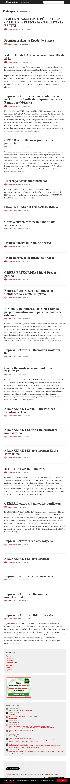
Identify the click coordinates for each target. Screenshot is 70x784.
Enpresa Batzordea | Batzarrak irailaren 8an (32, 351)
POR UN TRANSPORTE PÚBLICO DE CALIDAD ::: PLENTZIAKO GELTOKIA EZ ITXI (33, 22)
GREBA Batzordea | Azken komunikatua (32, 503)
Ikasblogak (25, 2)
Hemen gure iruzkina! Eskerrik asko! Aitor (20, 710)
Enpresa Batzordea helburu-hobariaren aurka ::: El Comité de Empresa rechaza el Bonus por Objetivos (33, 99)
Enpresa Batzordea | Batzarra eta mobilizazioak (27, 595)
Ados (62, 780)
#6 (32, 730)
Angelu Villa (13, 744)
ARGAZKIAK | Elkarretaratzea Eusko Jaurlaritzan (31, 452)
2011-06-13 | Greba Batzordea (25, 468)
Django (29, 774)
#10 (29, 750)
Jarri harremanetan (12, 764)
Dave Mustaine (11, 662)
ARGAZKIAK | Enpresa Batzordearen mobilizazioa (31, 431)
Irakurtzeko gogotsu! (15, 736)
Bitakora (49, 774)
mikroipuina (10, 665)
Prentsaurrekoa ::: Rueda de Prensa (29, 40)
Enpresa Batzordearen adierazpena (28, 540)
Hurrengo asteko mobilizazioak (26, 180)
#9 (26, 744)
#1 (19, 708)
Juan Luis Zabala (14, 738)
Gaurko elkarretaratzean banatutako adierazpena (29, 223)
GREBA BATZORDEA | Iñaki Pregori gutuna (30, 274)
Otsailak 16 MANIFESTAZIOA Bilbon (31, 207)
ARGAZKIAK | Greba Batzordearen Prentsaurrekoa (29, 410)
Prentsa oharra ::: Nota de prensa (27, 242)
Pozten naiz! (12, 732)
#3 (36, 716)
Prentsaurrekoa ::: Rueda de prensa (29, 257)
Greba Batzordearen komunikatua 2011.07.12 (28, 369)
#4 (18, 720)
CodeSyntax (9, 774)
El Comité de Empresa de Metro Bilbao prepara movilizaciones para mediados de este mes (33, 311)
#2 (18, 712)
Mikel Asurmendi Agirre (16, 730)
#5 (18, 724)
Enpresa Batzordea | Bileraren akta (28, 614)
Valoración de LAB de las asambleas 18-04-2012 (34, 57)
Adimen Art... (10, 656)
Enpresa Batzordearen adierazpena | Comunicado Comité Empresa (29, 292)
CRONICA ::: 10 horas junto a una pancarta (28, 142)
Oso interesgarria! (14, 722)
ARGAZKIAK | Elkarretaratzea (26, 558)
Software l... (10, 658)
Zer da (24, 764)
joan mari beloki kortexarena (17, 716)
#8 (30, 738)
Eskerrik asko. (13, 718)
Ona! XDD (12, 714)
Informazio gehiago (9, 782)
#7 (18, 734)
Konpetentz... (11, 667)
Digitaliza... (10, 670)
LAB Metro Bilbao (12, 29)
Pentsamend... (11, 660)
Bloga (31, 764)
